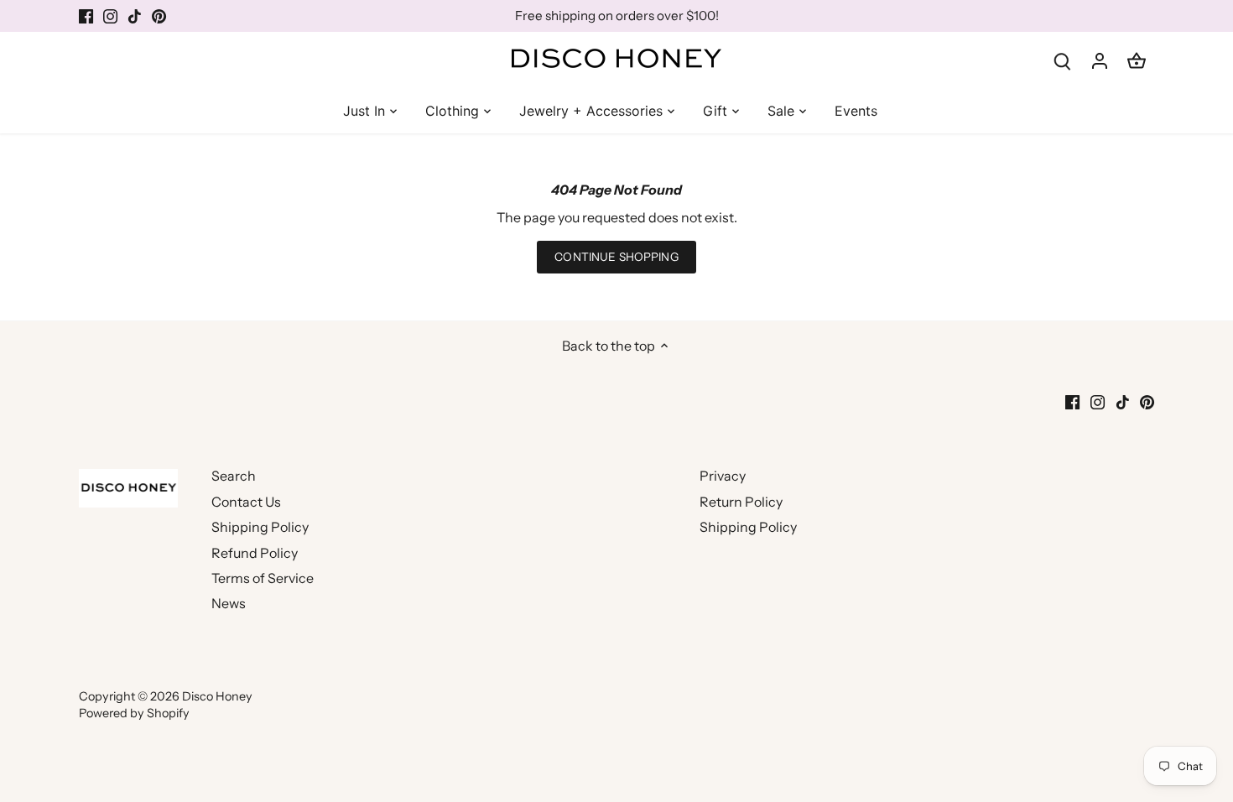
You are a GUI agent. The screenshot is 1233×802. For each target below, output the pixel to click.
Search (233, 475)
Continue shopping (616, 256)
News (228, 603)
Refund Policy (254, 552)
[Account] (1099, 60)
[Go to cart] (1136, 60)
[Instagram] (110, 16)
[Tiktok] (134, 16)
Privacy (723, 475)
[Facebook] (86, 16)
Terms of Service (262, 578)
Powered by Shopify (134, 713)
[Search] (1062, 60)
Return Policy (741, 501)
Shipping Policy (260, 526)
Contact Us (246, 501)
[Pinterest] (159, 16)
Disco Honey (217, 696)
